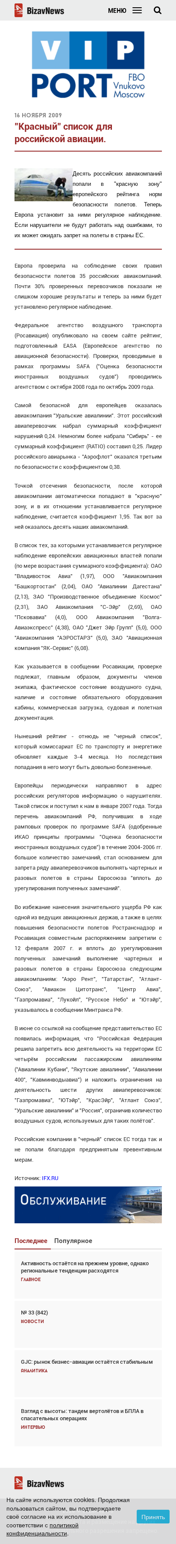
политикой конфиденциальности (42, 1529)
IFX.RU (50, 1178)
